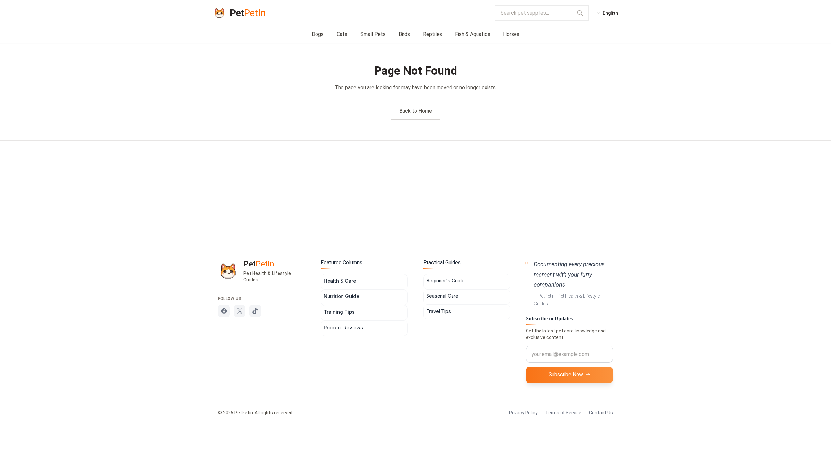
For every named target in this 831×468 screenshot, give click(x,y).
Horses (511, 34)
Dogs (318, 34)
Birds (404, 34)
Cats (342, 34)
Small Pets (373, 34)
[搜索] (580, 13)
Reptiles (432, 34)
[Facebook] (224, 311)
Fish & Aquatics (472, 34)
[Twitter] (239, 311)
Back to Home (415, 111)
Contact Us (601, 412)
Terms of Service (563, 412)
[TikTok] (255, 311)
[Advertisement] (415, 189)
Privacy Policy (523, 412)
